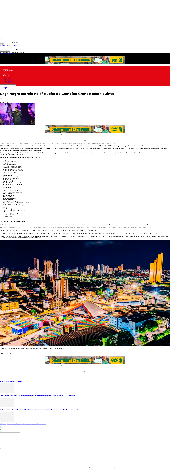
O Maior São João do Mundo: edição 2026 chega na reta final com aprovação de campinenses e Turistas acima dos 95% (39, 410)
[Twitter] (12, 375)
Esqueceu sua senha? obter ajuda (9, 45)
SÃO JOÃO (8, 78)
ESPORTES (8, 81)
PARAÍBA (5, 73)
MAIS (4, 77)
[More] (26, 375)
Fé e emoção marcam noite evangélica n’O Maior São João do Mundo (23, 424)
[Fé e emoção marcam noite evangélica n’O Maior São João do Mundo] (7, 421)
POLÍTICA (5, 69)
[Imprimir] (21, 375)
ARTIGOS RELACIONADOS (7, 381)
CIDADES (5, 71)
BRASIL (5, 74)
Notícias (5, 87)
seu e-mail (15, 49)
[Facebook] (7, 375)
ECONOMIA (6, 75)
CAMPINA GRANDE (8, 70)
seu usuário (15, 41)
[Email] (16, 375)
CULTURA (8, 79)
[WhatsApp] (2, 375)
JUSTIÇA (7, 82)
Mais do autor (18, 381)
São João (5, 88)
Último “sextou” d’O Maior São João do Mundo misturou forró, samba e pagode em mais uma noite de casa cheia (37, 395)
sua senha (15, 42)
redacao (2, 99)
